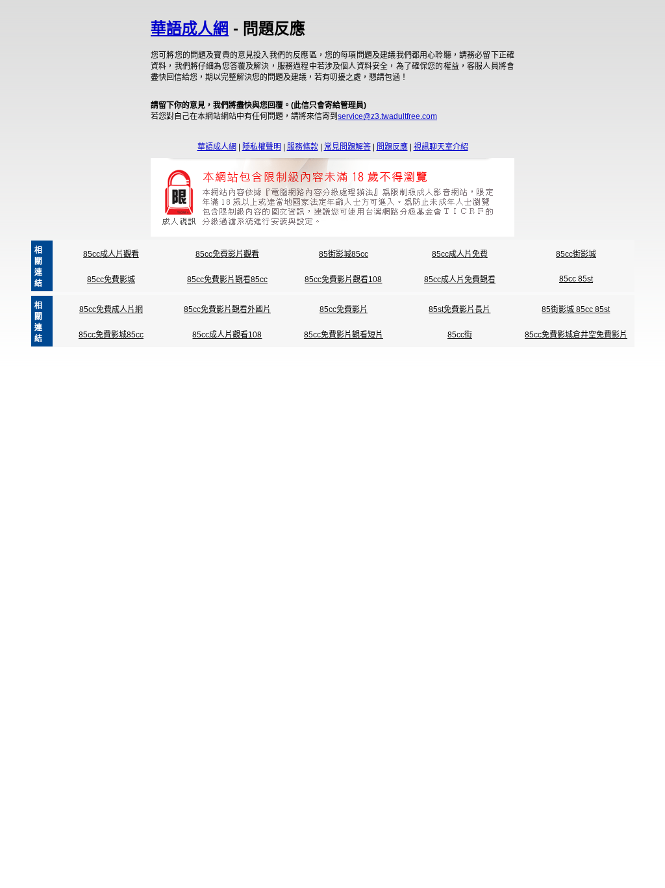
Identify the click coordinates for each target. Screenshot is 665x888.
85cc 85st (576, 278)
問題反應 (392, 146)
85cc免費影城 (111, 279)
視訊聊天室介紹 (441, 146)
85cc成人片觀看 (111, 254)
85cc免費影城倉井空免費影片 (576, 334)
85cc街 (459, 334)
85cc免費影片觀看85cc (227, 279)
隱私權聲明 (261, 146)
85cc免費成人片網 (111, 309)
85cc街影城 (576, 254)
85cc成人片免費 (460, 254)
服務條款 (302, 146)
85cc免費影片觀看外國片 (227, 309)
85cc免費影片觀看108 (343, 279)
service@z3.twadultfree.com (387, 116)
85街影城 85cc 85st (576, 309)
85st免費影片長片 (459, 309)
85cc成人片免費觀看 (460, 279)
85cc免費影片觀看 (227, 254)
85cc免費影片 (344, 309)
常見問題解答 (347, 146)
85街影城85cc (343, 254)
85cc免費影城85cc (111, 334)
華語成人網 (190, 28)
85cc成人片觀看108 (227, 334)
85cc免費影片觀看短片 (343, 334)
